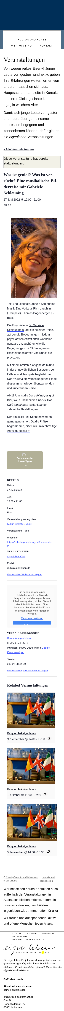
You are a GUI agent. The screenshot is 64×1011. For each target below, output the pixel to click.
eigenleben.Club (16, 556)
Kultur (10, 523)
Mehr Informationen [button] (32, 618)
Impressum (47, 933)
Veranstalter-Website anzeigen (24, 574)
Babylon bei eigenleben (21, 733)
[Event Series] (49, 738)
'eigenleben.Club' (16, 910)
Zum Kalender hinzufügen (25, 460)
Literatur (19, 523)
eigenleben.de (32, 16)
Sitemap (32, 933)
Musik (29, 523)
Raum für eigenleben (19, 638)
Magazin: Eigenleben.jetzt (29, 939)
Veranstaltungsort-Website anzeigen (27, 670)
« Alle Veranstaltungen (19, 149)
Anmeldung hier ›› (18, 430)
